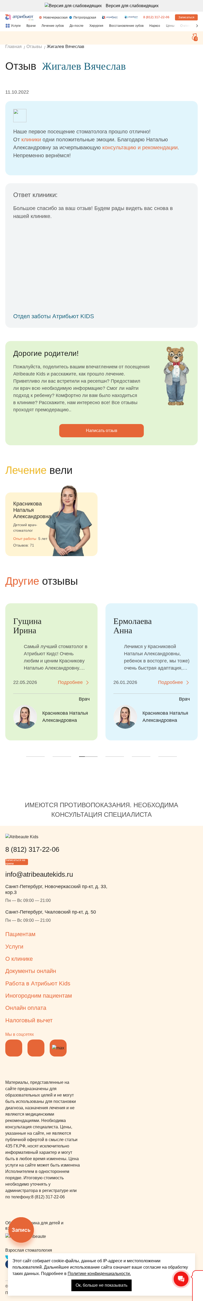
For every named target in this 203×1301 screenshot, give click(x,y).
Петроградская (84, 17)
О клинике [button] (19, 958)
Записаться (186, 17)
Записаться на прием (15, 862)
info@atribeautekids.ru (39, 874)
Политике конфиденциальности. (99, 1273)
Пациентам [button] (20, 934)
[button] (197, 26)
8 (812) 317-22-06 (156, 17)
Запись (21, 1230)
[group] (51, 517)
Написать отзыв (101, 430)
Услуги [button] (14, 946)
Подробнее (70, 682)
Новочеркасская (55, 17)
